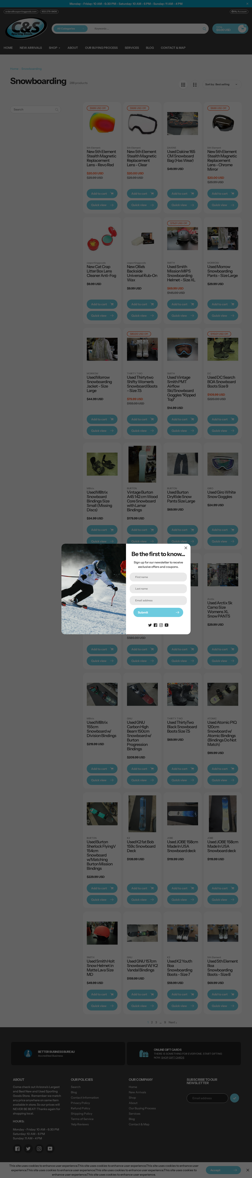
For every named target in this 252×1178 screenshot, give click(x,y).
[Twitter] (150, 625)
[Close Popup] (186, 548)
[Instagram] (161, 625)
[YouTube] (166, 625)
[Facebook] (155, 625)
